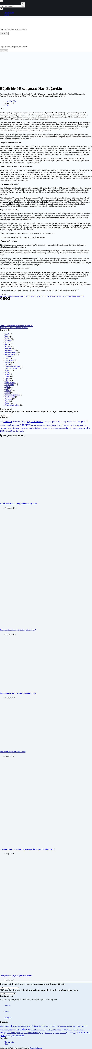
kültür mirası (83, 425)
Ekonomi (7, 340)
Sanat (6, 381)
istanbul (66, 424)
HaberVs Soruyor (10, 352)
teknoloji (63, 428)
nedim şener (74, 296)
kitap (78, 425)
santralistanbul (9, 383)
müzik (9, 428)
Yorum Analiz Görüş (11, 405)
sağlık (39, 428)
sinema (47, 428)
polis (21, 428)
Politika (7, 377)
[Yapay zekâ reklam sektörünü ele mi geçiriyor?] (46, 625)
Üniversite (8, 399)
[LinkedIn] (9, 299)
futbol (77, 422)
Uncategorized (9, 397)
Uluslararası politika (11, 395)
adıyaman (14, 296)
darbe (45, 422)
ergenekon (55, 421)
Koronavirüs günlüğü (12, 366)
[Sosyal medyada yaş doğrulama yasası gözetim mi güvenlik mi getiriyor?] (46, 845)
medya (3, 428)
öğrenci (12, 431)
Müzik (6, 375)
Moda (6, 372)
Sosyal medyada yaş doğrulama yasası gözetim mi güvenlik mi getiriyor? (27, 849)
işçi (71, 425)
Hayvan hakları (9, 354)
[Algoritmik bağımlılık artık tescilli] (42, 747)
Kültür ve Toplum (10, 368)
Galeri (6, 344)
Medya (6, 105)
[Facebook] (1, 299)
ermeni (62, 421)
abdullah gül (5, 296)
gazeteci (29, 296)
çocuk (8, 431)
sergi (43, 428)
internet (58, 425)
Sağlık (6, 379)
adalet (1, 422)
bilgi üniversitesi (35, 421)
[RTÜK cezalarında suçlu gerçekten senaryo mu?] (46, 499)
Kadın (6, 364)
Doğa (6, 336)
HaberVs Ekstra (10, 350)
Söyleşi (7, 387)
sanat (25, 428)
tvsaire (69, 428)
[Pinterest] (6, 299)
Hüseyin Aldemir (40, 425)
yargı (74, 428)
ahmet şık (22, 296)
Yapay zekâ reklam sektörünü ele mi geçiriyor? (18, 630)
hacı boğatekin (63, 296)
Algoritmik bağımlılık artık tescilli (12, 752)
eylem (66, 422)
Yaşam (6, 403)
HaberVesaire (9, 1042)
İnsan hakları (9, 360)
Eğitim (6, 338)
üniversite (20, 431)
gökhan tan (4, 425)
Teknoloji (7, 391)
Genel (6, 346)
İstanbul (7, 362)
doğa (48, 421)
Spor (6, 389)
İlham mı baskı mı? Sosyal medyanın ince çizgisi (18, 693)
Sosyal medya (9, 385)
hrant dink (33, 425)
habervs (53, 296)
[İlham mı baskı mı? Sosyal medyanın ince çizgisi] (39, 689)
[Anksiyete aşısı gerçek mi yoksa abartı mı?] (46, 971)
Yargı (6, 401)
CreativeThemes (36, 1048)
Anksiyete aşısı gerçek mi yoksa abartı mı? (16, 976)
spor (50, 428)
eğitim (70, 422)
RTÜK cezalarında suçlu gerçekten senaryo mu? (18, 503)
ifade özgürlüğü (51, 425)
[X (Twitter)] (4, 299)
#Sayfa (6, 334)
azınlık (18, 422)
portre (81, 296)
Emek (6, 342)
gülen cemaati (44, 296)
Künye (6, 1044)
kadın (74, 425)
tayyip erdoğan (57, 428)
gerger (36, 296)
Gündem (7, 348)
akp (14, 421)
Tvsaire (7, 393)
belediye (23, 422)
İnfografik (8, 356)
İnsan (6, 358)
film (74, 422)
